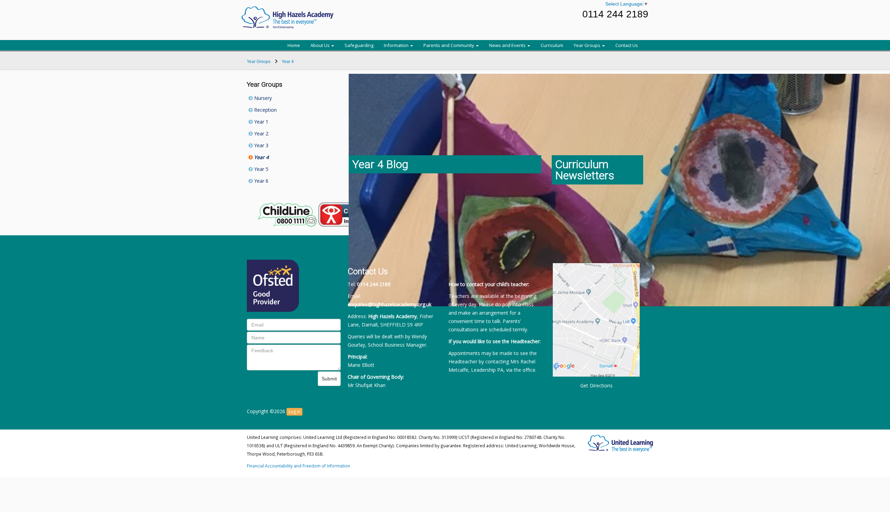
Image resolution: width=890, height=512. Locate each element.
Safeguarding (359, 45)
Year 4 (261, 157)
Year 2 (260, 133)
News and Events (508, 45)
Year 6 (260, 181)
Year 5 (260, 169)
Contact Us (626, 45)
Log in (294, 412)
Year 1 (260, 121)
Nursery (262, 98)
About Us (320, 45)
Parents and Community (449, 45)
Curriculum (552, 45)
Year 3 (260, 145)
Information (397, 45)
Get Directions (596, 385)
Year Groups (587, 45)
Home (294, 45)
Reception (265, 110)
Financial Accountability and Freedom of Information (298, 465)
